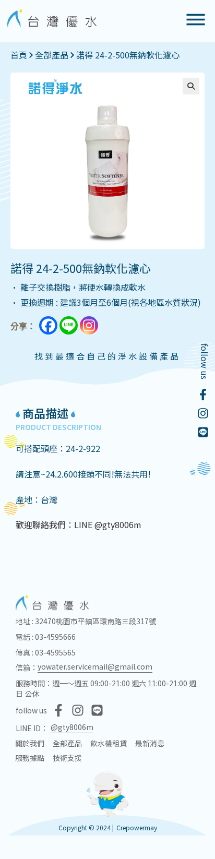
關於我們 (29, 743)
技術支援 (67, 758)
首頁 (18, 55)
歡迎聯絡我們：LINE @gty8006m (78, 524)
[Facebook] (48, 325)
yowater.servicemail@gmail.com (95, 666)
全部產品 (51, 55)
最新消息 (149, 743)
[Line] (68, 325)
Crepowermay (136, 827)
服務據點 (29, 758)
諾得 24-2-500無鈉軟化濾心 (128, 55)
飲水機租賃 (108, 743)
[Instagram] (89, 325)
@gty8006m (72, 727)
